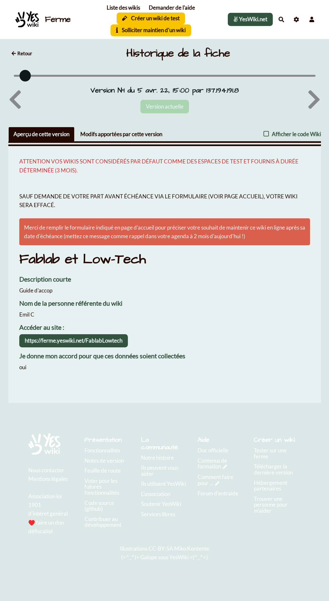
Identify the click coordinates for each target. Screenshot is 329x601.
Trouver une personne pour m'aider (271, 504)
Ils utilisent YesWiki (163, 483)
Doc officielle (213, 450)
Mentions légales (48, 478)
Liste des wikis (123, 7)
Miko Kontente (191, 548)
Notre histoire (157, 457)
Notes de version (104, 460)
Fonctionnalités (102, 450)
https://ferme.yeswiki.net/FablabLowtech (73, 340)
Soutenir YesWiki (161, 504)
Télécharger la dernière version (273, 469)
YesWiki (179, 557)
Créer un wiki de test (155, 18)
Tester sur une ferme (270, 453)
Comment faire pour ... (215, 480)
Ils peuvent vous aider (159, 470)
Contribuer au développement (102, 522)
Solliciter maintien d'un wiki (153, 30)
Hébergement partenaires (270, 485)
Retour (24, 53)
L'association (155, 494)
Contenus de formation (212, 463)
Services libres (158, 514)
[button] (312, 19)
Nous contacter (46, 470)
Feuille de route (102, 470)
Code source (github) (99, 506)
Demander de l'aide (172, 7)
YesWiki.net (252, 19)
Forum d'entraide (218, 493)
